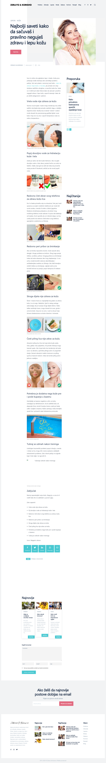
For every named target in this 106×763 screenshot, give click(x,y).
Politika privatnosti (61, 760)
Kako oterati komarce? (40, 615)
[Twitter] (90, 4)
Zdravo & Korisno (17, 65)
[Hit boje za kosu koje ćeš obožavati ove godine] (69, 219)
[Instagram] (87, 4)
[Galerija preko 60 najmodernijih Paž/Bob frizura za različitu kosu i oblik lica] (69, 202)
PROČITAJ (31, 637)
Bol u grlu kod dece (47, 727)
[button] (95, 5)
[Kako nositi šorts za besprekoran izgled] (55, 605)
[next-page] (70, 129)
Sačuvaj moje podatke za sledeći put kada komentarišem (36, 668)
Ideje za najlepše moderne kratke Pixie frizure (77, 212)
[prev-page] (68, 129)
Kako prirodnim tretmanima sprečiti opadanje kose (75, 104)
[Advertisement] (53, 22)
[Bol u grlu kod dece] (38, 728)
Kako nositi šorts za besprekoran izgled (54, 616)
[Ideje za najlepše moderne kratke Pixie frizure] (69, 212)
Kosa (70, 96)
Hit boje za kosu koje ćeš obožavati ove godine (78, 219)
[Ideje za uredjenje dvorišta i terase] (28, 605)
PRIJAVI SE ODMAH (66, 703)
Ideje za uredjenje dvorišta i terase (28, 615)
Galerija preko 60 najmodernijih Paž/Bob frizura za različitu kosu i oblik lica (78, 204)
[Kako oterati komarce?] (41, 605)
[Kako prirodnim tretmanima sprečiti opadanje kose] (75, 88)
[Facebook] (84, 4)
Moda (52, 611)
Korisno (26, 611)
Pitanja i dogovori (37, 559)
